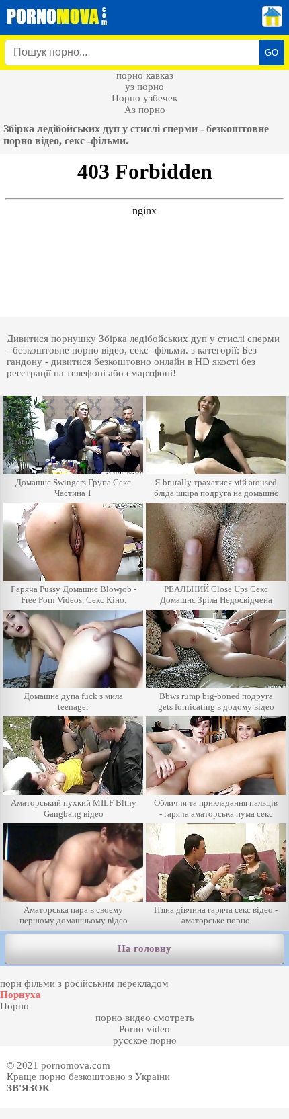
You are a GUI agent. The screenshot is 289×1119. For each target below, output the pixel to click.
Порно (14, 1006)
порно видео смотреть (144, 1017)
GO (271, 53)
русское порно (145, 1040)
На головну (144, 948)
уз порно (144, 86)
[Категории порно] (272, 23)
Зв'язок (28, 1088)
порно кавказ (144, 75)
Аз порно (144, 109)
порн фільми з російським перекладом (84, 983)
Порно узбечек (144, 98)
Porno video (144, 1029)
